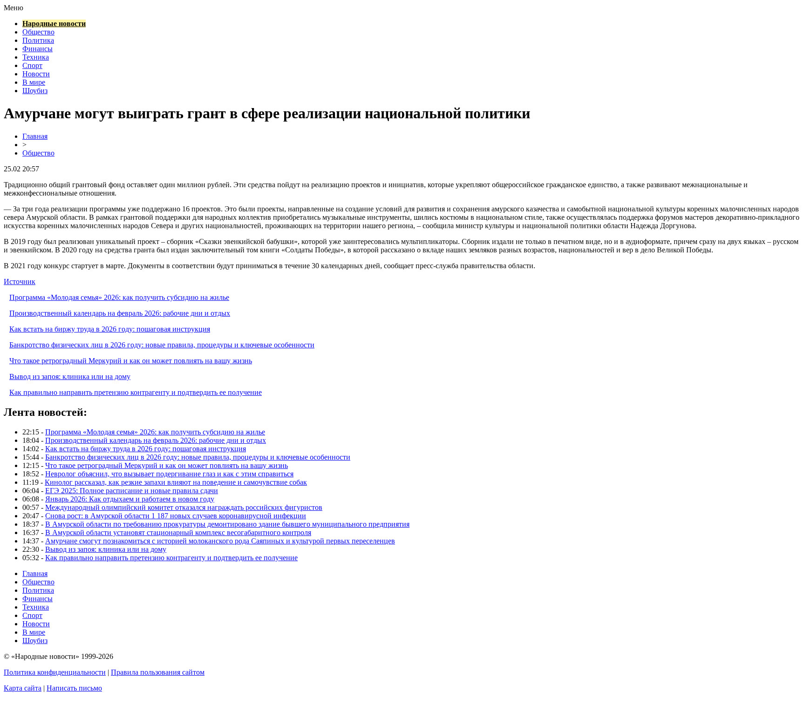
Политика (38, 40)
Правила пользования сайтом (158, 672)
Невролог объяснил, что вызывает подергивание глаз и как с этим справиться (169, 474)
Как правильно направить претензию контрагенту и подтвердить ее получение (135, 392)
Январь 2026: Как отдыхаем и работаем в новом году (129, 499)
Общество (38, 32)
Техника (35, 57)
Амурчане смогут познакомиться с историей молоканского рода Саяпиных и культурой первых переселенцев (220, 541)
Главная (35, 136)
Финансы (37, 49)
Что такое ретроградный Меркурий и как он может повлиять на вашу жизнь (130, 361)
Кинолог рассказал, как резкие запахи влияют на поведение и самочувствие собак (176, 482)
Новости (36, 74)
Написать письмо (74, 688)
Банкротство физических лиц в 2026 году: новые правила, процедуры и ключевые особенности (161, 345)
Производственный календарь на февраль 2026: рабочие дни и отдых (119, 313)
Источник (19, 281)
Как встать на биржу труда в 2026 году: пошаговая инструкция (109, 329)
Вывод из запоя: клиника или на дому (69, 376)
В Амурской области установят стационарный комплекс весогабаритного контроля (178, 532)
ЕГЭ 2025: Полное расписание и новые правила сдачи (131, 491)
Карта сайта (22, 688)
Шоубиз (35, 91)
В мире (33, 82)
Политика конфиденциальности (55, 672)
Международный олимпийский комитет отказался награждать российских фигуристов (183, 507)
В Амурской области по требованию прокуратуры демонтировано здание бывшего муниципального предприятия (227, 524)
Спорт (32, 65)
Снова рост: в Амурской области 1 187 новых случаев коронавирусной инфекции (175, 516)
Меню (13, 8)
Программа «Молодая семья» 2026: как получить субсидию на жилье (119, 297)
